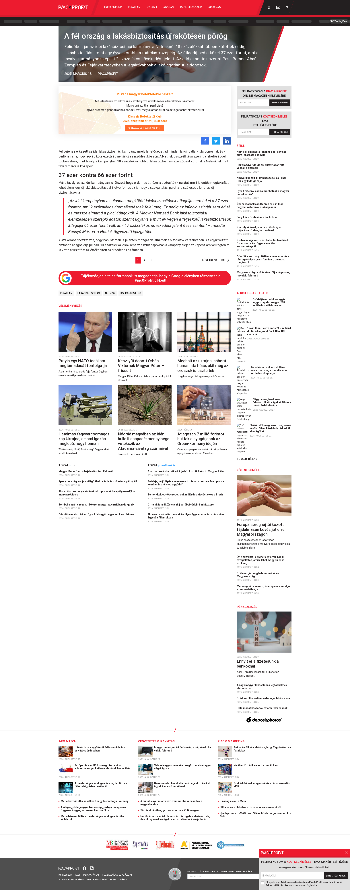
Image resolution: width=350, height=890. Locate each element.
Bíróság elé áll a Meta (233, 801)
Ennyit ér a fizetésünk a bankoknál (257, 217)
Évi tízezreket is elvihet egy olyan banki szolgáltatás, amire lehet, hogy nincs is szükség (260, 560)
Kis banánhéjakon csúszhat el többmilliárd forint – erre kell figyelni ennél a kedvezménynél (262, 243)
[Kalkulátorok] (269, 7)
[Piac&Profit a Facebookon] (85, 868)
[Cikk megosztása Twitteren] (216, 141)
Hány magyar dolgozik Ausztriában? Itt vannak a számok (260, 167)
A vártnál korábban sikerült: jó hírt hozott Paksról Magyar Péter (186, 471)
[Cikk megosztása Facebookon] (205, 141)
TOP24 (67, 465)
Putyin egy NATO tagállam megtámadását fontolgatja (83, 363)
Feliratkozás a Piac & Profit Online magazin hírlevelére (219, 871)
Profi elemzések (191, 7)
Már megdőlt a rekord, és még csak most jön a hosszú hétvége (264, 588)
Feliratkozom (280, 102)
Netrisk (110, 293)
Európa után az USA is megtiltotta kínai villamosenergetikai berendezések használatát (103, 767)
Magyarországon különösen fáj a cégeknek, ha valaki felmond (263, 274)
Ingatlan (134, 7)
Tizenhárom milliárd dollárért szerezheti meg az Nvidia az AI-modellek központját (269, 370)
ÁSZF (77, 875)
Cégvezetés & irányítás (156, 741)
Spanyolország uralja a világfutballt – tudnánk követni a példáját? (98, 481)
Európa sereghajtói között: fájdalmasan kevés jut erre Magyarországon (261, 529)
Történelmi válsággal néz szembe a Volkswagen (169, 810)
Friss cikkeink (113, 7)
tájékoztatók (83, 879)
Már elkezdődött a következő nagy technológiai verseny (94, 801)
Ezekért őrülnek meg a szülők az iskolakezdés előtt (262, 785)
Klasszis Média (118, 879)
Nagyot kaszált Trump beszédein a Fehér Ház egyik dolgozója (261, 179)
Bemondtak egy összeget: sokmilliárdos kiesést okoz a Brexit (185, 494)
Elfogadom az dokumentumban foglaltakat (304, 884)
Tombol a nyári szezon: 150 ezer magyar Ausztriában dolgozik (97, 504)
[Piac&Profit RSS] (92, 868)
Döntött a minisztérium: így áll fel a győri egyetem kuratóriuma (97, 514)
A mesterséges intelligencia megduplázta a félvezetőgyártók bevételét (101, 785)
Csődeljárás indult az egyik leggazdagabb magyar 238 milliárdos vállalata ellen (268, 302)
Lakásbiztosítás (88, 293)
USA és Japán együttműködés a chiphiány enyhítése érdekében (100, 749)
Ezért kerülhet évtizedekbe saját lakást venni (264, 698)
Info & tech (67, 741)
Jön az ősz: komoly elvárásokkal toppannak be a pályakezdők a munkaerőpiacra (97, 493)
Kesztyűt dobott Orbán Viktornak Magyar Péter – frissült (141, 366)
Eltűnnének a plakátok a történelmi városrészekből (250, 807)
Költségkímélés (130, 293)
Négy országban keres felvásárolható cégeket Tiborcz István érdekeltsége (272, 402)
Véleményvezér (70, 305)
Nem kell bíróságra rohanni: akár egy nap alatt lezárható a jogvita (261, 153)
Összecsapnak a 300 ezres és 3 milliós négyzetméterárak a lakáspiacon (260, 206)
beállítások (100, 879)
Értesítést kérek (335, 875)
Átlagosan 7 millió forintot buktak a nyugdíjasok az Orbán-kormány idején (200, 439)
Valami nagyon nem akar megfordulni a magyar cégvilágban (182, 767)
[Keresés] (287, 7)
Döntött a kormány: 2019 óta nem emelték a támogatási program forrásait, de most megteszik (263, 259)
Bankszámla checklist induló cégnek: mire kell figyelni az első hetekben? (182, 785)
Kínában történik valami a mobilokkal (256, 765)
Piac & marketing (231, 741)
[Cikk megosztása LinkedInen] (227, 141)
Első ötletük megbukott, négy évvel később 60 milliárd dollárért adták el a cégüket (270, 428)
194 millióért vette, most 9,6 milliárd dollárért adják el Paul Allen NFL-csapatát (269, 331)
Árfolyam (214, 7)
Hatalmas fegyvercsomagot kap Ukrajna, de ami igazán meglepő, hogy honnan (84, 439)
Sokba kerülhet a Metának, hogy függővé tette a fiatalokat (262, 749)
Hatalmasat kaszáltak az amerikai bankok (262, 708)
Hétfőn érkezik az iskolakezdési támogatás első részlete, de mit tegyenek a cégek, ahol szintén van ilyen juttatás (175, 818)
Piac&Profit (108, 74)
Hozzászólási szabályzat (117, 875)
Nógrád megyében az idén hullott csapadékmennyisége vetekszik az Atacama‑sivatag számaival (143, 441)
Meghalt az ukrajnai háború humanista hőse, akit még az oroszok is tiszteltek (202, 366)
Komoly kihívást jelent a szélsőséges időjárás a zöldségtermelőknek (259, 229)
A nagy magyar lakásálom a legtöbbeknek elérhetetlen (262, 687)
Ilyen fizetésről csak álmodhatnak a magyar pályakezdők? (263, 193)
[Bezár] (346, 852)
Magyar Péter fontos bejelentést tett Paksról (86, 471)
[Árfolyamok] (278, 7)
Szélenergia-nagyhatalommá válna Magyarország (258, 575)
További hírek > (247, 459)
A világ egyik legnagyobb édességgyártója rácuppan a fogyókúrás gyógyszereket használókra (93, 809)
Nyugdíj (152, 7)
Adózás (168, 7)
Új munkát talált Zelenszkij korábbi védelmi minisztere (181, 504)
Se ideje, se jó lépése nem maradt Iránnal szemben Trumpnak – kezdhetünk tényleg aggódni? (186, 483)
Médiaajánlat (91, 875)
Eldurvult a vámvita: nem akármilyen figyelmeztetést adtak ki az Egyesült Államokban (186, 516)
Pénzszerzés (247, 607)
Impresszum (65, 875)
